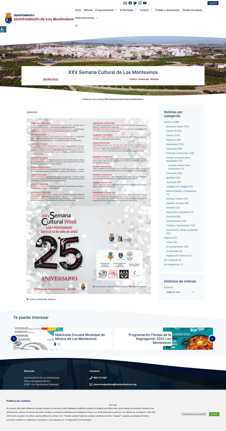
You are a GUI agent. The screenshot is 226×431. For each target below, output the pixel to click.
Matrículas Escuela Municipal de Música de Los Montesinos (80, 337)
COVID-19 (171, 131)
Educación (171, 148)
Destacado (143, 79)
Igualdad (170, 177)
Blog (101, 99)
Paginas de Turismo (176, 255)
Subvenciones (173, 221)
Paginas (168, 237)
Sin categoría (171, 260)
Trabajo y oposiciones (167, 10)
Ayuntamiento (24, 15)
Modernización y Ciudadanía (181, 191)
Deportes (171, 140)
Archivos (168, 287)
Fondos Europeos (192, 10)
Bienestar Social (174, 126)
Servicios (171, 216)
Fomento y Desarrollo (177, 153)
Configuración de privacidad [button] (194, 414)
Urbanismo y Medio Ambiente (182, 230)
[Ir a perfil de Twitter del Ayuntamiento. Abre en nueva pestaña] (135, 3)
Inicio (78, 10)
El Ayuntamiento (104, 10)
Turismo (144, 10)
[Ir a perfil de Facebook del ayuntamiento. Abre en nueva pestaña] (130, 3)
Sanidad (170, 207)
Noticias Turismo (175, 203)
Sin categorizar (172, 264)
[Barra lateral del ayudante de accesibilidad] (3, 29)
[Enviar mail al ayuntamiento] (125, 3)
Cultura (133, 79)
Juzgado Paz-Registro (178, 186)
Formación (171, 173)
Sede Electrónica (84, 17)
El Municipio (126, 10)
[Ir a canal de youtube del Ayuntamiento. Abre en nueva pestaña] (144, 3)
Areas (169, 242)
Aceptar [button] (214, 414)
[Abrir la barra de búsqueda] (76, 26)
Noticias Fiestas (174, 198)
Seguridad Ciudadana (177, 212)
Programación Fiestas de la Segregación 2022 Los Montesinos (150, 339)
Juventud (171, 182)
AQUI (61, 416)
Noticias (88, 10)
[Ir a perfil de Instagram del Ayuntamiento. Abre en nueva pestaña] (139, 3)
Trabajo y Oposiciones (178, 225)
